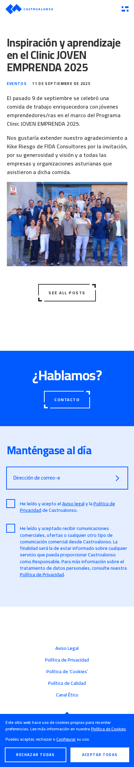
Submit (117, 478)
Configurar (66, 739)
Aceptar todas (100, 754)
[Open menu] (125, 9)
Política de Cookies (108, 729)
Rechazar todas (35, 754)
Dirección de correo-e (36, 477)
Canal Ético (67, 694)
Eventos (17, 83)
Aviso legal (73, 503)
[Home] (60, 9)
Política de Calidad (67, 683)
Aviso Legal (67, 648)
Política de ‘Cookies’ (67, 671)
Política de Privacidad (42, 574)
